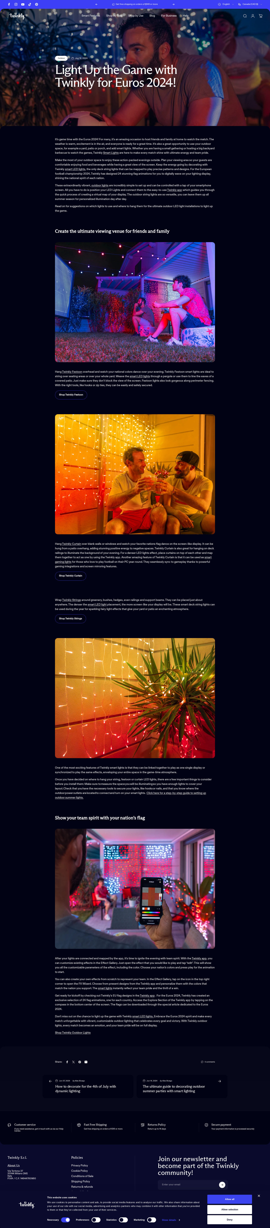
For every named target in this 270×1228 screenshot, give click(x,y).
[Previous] (96, 4)
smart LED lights (75, 169)
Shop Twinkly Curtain (70, 576)
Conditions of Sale (82, 1176)
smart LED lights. (143, 1016)
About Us (14, 1165)
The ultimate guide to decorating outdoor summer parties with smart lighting (174, 1089)
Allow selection (229, 1209)
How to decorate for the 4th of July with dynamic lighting (85, 1089)
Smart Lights (111, 152)
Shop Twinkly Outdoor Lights (73, 1032)
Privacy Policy (79, 1165)
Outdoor (61, 58)
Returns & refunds (82, 1187)
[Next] (173, 4)
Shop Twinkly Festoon (71, 395)
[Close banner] (259, 1196)
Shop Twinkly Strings (70, 618)
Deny (229, 1219)
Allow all (229, 1199)
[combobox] (226, 4)
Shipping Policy (80, 1181)
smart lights (105, 988)
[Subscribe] (222, 1185)
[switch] (96, 1219)
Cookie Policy (79, 1171)
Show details (169, 1220)
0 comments (210, 1062)
